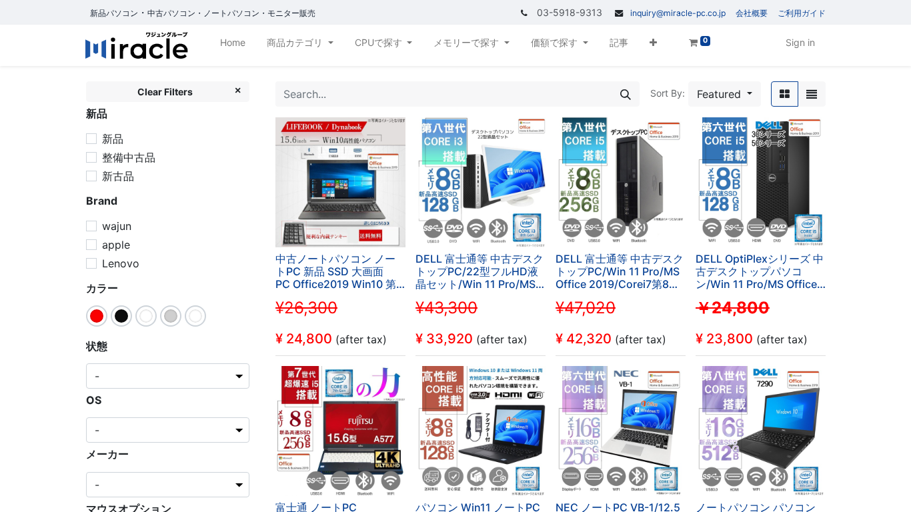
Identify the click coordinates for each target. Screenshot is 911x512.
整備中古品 (128, 157)
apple (116, 244)
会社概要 (752, 13)
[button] (653, 45)
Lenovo (120, 263)
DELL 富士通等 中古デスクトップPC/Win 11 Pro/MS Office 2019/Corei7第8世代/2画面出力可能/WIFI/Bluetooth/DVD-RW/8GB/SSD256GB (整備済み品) (620, 272)
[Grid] (784, 94)
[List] (812, 94)
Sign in (800, 42)
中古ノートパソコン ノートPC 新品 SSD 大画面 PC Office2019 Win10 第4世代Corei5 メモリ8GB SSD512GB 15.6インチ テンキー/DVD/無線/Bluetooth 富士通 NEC (339, 272)
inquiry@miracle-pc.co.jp (678, 13)
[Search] (626, 94)
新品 (112, 138)
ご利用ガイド (802, 13)
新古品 (118, 176)
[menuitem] (232, 45)
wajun (116, 226)
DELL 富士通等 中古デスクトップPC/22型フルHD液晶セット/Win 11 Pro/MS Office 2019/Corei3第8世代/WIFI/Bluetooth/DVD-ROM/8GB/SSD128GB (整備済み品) (479, 272)
